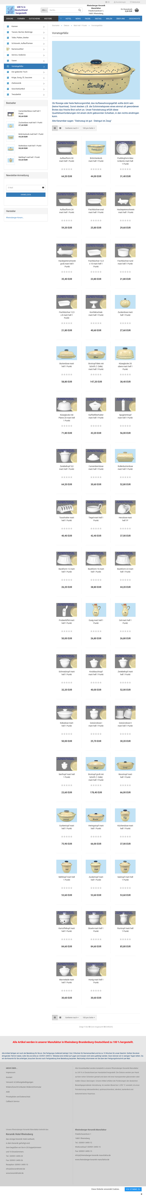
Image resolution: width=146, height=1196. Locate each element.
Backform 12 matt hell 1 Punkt (67, 570)
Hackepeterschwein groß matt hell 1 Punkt (67, 264)
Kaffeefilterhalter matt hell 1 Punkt (96, 416)
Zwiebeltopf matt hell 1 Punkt (125, 673)
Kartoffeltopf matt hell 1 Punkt (67, 929)
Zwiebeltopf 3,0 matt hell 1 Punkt (66, 467)
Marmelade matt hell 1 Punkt (66, 981)
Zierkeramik (16, 83)
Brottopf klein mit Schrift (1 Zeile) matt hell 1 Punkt (96, 366)
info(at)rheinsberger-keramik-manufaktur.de (93, 1155)
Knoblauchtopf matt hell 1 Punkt (96, 673)
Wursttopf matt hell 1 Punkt (125, 775)
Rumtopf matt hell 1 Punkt (125, 929)
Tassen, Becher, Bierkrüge (22, 32)
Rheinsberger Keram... (15, 217)
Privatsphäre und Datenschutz (18, 1097)
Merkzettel (136, 2)
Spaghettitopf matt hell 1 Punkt (125, 416)
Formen (21, 19)
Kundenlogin (120, 2)
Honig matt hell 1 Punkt (96, 981)
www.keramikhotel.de (15, 1173)
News (78, 19)
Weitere (48, 19)
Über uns (120, 19)
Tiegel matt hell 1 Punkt (96, 519)
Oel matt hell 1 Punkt (125, 621)
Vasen (14, 60)
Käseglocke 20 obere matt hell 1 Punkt (125, 366)
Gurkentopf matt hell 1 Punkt (66, 827)
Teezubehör (16, 94)
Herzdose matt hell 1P (125, 519)
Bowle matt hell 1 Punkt (96, 929)
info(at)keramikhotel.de (15, 1169)
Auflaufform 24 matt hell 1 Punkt (66, 211)
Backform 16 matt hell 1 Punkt (96, 570)
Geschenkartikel (18, 89)
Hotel (68, 19)
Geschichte (134, 19)
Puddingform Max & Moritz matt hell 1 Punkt (125, 161)
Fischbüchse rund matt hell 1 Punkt (125, 262)
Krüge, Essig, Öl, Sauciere (21, 77)
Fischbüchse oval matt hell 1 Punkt (96, 211)
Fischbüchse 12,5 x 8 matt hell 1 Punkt (66, 315)
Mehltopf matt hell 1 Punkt (67, 878)
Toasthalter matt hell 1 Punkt (66, 519)
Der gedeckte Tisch (19, 72)
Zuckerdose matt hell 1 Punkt (125, 313)
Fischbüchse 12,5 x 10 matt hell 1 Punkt (96, 264)
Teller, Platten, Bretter (20, 38)
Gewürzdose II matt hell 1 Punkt (125, 724)
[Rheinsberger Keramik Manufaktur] (21, 10)
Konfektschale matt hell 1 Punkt (96, 313)
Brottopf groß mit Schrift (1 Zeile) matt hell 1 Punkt (96, 777)
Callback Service (12, 1101)
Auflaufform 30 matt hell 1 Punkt (66, 159)
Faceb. (88, 19)
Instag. (98, 19)
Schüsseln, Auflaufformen (22, 43)
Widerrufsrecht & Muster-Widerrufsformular (23, 1087)
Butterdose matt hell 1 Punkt (66, 365)
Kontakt (9, 1077)
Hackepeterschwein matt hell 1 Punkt (125, 211)
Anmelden (26, 195)
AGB (8, 1092)
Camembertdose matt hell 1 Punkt (96, 467)
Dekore (9, 19)
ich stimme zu (133, 1189)
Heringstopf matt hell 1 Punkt (96, 827)
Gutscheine (34, 19)
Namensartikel (17, 49)
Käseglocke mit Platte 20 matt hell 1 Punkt (67, 418)
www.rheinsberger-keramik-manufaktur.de (92, 1159)
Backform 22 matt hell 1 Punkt (125, 570)
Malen (109, 19)
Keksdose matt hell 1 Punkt (66, 724)
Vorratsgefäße (17, 66)
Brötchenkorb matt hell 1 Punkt (96, 159)
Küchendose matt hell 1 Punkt (125, 827)
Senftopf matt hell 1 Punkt (67, 775)
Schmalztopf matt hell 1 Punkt (67, 673)
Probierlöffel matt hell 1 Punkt (66, 621)
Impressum (10, 1072)
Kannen (14, 26)
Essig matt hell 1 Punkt (96, 621)
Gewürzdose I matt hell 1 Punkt (96, 724)
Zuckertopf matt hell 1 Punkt (96, 878)
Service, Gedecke (18, 55)
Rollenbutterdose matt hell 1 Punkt (125, 467)
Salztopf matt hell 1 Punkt (125, 878)
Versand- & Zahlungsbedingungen (19, 1082)
